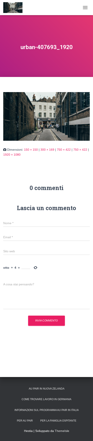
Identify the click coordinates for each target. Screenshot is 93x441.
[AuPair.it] (14, 7)
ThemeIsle (62, 431)
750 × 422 (64, 149)
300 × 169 (47, 149)
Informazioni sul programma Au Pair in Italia (46, 410)
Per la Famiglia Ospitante (58, 420)
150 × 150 (31, 149)
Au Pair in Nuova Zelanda (46, 388)
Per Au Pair (25, 420)
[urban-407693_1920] (46, 116)
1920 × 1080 (12, 154)
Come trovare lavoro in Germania (46, 399)
